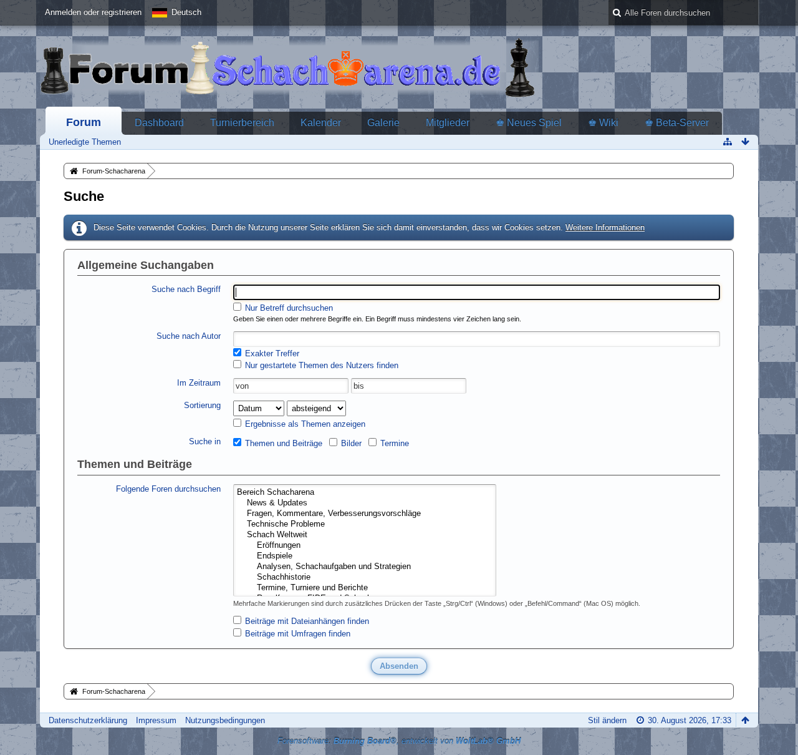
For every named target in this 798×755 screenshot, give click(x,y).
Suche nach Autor (188, 336)
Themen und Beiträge (282, 443)
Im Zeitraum (199, 382)
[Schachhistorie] (365, 577)
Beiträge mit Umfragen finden (296, 633)
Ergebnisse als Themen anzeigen (304, 424)
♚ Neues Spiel (529, 122)
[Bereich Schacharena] (365, 492)
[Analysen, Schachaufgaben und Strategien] (365, 567)
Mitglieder (447, 122)
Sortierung (202, 405)
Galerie (383, 122)
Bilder (350, 443)
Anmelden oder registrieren (93, 12)
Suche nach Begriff (186, 289)
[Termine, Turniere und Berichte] (365, 588)
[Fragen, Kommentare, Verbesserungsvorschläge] (365, 514)
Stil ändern (607, 720)
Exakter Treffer (271, 353)
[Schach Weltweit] (365, 535)
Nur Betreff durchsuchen (288, 308)
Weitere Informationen (605, 227)
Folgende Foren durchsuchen (168, 489)
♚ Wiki (603, 122)
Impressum (156, 720)
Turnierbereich (242, 122)
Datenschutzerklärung (88, 720)
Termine (393, 443)
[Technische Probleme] (365, 524)
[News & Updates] (365, 503)
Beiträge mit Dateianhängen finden (306, 621)
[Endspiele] (365, 556)
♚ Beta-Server (677, 122)
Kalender (320, 122)
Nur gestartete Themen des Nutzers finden (320, 365)
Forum (83, 122)
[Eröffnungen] (365, 545)
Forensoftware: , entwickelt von (399, 741)
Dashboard (159, 122)
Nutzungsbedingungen (225, 720)
